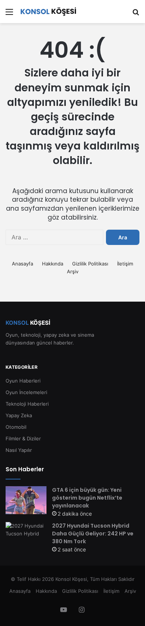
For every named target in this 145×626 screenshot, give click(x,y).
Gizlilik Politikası (90, 264)
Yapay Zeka (19, 415)
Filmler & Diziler (23, 438)
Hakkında (52, 264)
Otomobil (16, 427)
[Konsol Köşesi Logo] (48, 11)
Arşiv (72, 271)
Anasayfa (22, 264)
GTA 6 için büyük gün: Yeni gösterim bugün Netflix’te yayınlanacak (87, 497)
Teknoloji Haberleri (27, 404)
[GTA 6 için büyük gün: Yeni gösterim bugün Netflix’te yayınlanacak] (26, 500)
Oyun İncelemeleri (26, 392)
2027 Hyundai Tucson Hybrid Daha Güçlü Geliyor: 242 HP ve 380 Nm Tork (92, 533)
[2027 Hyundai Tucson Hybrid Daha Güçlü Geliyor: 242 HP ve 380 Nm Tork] (26, 536)
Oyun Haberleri (23, 381)
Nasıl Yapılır (19, 450)
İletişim (125, 264)
